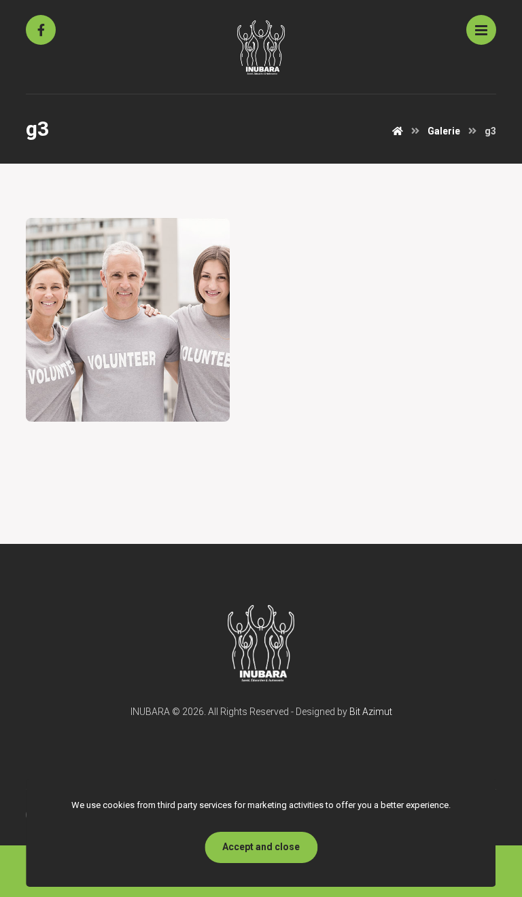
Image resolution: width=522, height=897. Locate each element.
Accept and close (261, 846)
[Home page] (397, 131)
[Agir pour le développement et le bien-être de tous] (261, 47)
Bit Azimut (370, 711)
